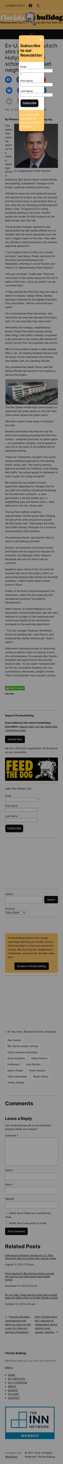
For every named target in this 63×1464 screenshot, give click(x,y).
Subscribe (29, 103)
